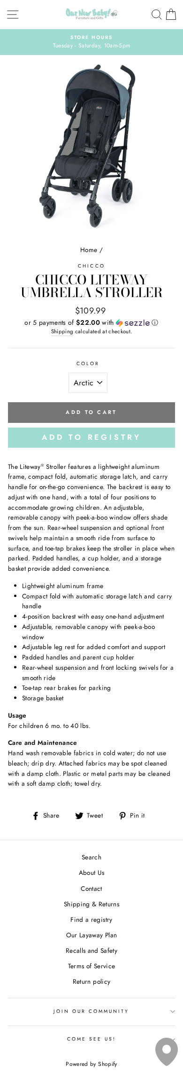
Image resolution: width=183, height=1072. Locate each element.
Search (91, 857)
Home (88, 249)
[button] (91, 322)
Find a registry (91, 919)
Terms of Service (91, 966)
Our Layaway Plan (91, 935)
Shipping (62, 331)
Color (87, 363)
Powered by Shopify (91, 1064)
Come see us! (91, 1038)
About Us (92, 872)
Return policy (91, 981)
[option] (91, 42)
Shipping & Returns (91, 904)
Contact (91, 888)
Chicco (91, 265)
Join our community (91, 1011)
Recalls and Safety (91, 950)
